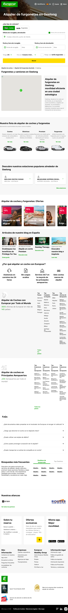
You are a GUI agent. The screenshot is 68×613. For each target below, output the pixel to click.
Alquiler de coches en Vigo (60, 471)
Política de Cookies (19, 609)
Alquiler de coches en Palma (36, 475)
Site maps (41, 609)
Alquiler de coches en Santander (52, 471)
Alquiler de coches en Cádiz (36, 471)
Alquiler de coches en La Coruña (44, 468)
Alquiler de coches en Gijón (60, 468)
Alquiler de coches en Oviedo (44, 475)
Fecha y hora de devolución (44, 43)
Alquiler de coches (7, 68)
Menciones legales (31, 609)
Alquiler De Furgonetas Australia (24, 68)
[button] (21, 90)
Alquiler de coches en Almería (44, 471)
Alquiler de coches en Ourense (52, 468)
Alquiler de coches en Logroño (36, 468)
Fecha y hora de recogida (11, 43)
